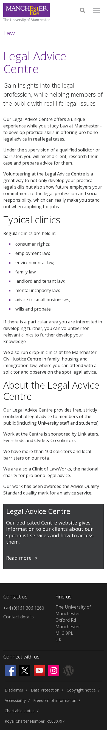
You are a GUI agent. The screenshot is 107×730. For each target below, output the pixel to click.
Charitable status (20, 710)
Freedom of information (54, 700)
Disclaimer (14, 690)
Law (9, 32)
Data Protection (45, 690)
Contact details (18, 617)
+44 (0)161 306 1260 (23, 608)
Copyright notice (81, 690)
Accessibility (15, 700)
